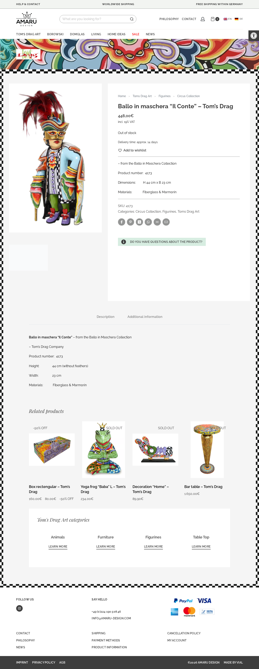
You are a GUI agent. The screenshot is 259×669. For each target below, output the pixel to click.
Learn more (58, 546)
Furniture (106, 537)
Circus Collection (188, 96)
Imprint (22, 662)
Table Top (201, 537)
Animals (58, 537)
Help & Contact (28, 4)
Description (106, 317)
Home (122, 96)
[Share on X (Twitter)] (139, 222)
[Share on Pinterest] (130, 222)
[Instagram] (19, 608)
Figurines (165, 96)
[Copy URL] (157, 222)
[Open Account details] (203, 19)
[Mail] (166, 222)
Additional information (144, 317)
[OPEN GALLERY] (55, 158)
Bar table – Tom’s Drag (203, 487)
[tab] (105, 316)
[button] (162, 242)
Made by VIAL (233, 662)
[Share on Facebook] (121, 222)
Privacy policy (43, 662)
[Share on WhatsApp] (148, 222)
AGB (62, 662)
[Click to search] (131, 19)
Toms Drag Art (142, 96)
